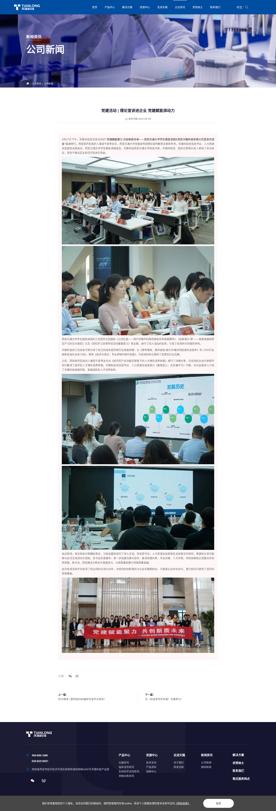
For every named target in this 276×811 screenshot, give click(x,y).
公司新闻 (48, 83)
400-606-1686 (40, 755)
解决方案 (127, 7)
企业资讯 (180, 7)
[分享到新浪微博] (77, 676)
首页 (94, 7)
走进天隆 (162, 7)
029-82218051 (40, 761)
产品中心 (110, 7)
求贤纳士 (197, 7)
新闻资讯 (207, 755)
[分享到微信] (70, 676)
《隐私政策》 (182, 803)
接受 (218, 803)
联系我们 (215, 7)
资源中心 (145, 7)
